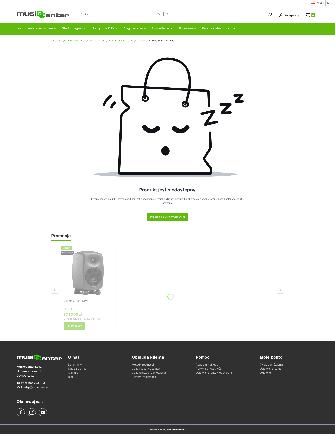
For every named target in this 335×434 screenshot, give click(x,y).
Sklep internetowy (166, 429)
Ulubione (265, 372)
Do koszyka (74, 325)
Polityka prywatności (209, 368)
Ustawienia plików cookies (213, 372)
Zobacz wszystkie (87, 236)
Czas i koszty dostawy (146, 368)
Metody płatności (143, 364)
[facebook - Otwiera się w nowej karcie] (21, 412)
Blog (71, 376)
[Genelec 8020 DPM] (88, 273)
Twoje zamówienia (271, 364)
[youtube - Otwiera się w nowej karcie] (43, 412)
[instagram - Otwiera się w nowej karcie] (32, 412)
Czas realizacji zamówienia (149, 372)
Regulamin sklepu (207, 364)
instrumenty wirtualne (121, 40)
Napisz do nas (77, 368)
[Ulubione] (270, 14)
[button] (166, 14)
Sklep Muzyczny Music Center (68, 40)
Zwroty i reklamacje (144, 376)
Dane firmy (75, 364)
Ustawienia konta (270, 368)
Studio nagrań (96, 40)
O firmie (73, 372)
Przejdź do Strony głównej (167, 216)
